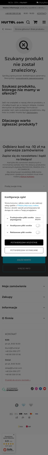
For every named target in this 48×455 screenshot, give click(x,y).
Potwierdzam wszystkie (24, 242)
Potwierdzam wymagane (24, 250)
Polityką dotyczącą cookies (28, 205)
